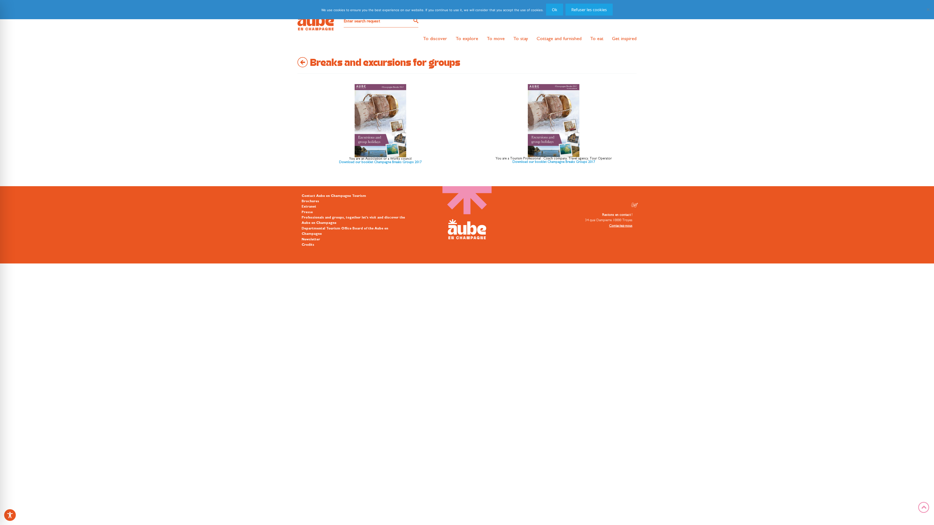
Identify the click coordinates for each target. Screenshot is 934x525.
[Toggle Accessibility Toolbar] (10, 515)
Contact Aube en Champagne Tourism (334, 196)
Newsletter (311, 239)
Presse (307, 212)
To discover (435, 39)
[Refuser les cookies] (927, 9)
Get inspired (624, 39)
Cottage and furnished (559, 39)
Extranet (309, 207)
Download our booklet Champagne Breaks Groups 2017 (380, 162)
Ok (554, 9)
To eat (596, 39)
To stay (520, 39)
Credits (308, 245)
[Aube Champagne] (315, 21)
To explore (467, 39)
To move (496, 39)
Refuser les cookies (589, 9)
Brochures (310, 201)
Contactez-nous (620, 226)
